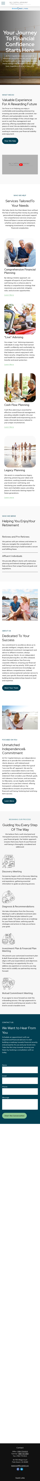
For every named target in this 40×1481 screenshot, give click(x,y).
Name (4, 1065)
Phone (4, 1087)
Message (5, 1097)
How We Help (10, 141)
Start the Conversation (14, 1116)
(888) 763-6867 (23, 1454)
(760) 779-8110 (22, 1451)
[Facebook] (18, 1469)
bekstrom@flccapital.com (20, 1466)
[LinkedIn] (21, 1469)
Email (4, 1076)
